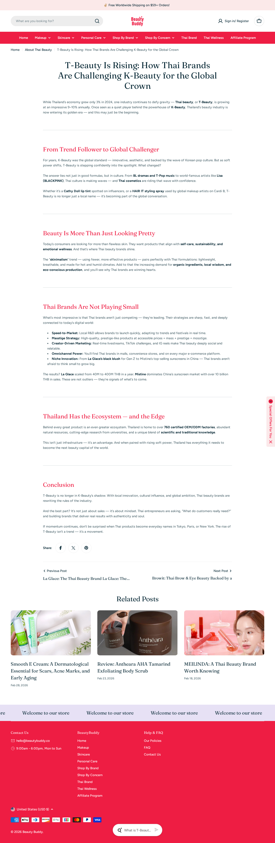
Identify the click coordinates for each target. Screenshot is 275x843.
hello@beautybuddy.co (33, 741)
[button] (270, 421)
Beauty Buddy (33, 832)
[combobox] (57, 21)
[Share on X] (73, 548)
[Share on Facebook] (60, 548)
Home (15, 50)
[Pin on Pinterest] (86, 548)
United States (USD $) (33, 809)
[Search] (97, 21)
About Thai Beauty (38, 50)
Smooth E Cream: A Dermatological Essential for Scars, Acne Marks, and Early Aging (50, 671)
